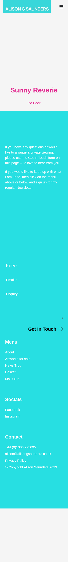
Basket (10, 372)
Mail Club (12, 379)
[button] (62, 6)
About (9, 352)
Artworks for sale (17, 359)
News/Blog (13, 365)
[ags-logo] (27, 6)
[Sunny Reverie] (34, 24)
